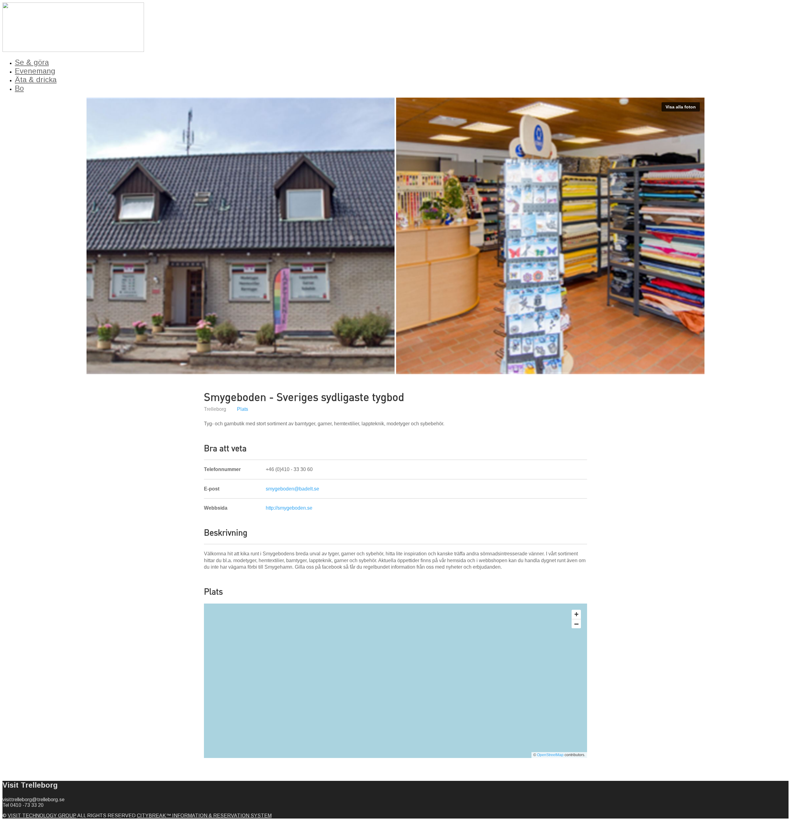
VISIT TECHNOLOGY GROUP (42, 815)
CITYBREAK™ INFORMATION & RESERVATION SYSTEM (204, 815)
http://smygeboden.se (289, 508)
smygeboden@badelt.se (292, 488)
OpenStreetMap (550, 755)
